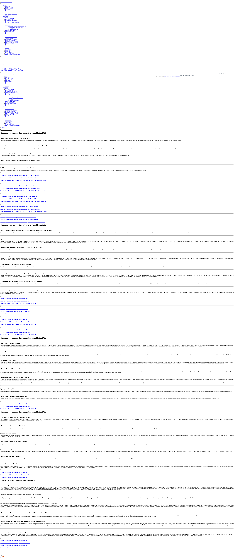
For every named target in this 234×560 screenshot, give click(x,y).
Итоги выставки (8, 12)
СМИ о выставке (8, 50)
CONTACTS (18, 69)
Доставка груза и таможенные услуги (15, 27)
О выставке (7, 6)
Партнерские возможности (11, 20)
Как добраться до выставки (11, 14)
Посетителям (5, 36)
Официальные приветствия (11, 11)
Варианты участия (9, 19)
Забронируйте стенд (11, 547)
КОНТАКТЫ (18, 68)
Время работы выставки (10, 23)
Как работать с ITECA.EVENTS (12, 22)
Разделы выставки (9, 7)
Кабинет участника (9, 34)
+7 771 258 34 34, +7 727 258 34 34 (7, 68)
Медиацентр (5, 46)
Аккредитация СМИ (9, 53)
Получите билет (3, 547)
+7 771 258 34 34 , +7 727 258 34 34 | (8, 69)
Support (9, 558)
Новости (7, 33)
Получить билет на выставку (11, 37)
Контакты (7, 15)
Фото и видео (8, 51)
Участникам (5, 17)
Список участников (9, 8)
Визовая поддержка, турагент (11, 41)
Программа (7, 9)
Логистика (7, 25)
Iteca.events (7, 45)
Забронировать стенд (9, 18)
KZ (3, 65)
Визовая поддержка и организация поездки (17, 26)
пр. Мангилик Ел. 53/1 (213, 73)
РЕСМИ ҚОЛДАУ (15, 558)
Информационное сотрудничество (12, 54)
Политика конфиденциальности (7, 557)
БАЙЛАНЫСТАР (19, 70)
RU (3, 64)
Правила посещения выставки (11, 42)
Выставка (5, 5)
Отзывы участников (9, 31)
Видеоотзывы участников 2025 (11, 32)
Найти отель (10, 28)
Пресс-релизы (8, 49)
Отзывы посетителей (9, 43)
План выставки (8, 10)
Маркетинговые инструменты (11, 21)
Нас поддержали (8, 52)
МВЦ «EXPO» (206, 73)
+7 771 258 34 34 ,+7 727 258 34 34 (7, 70)
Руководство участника (10, 30)
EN (3, 66)
